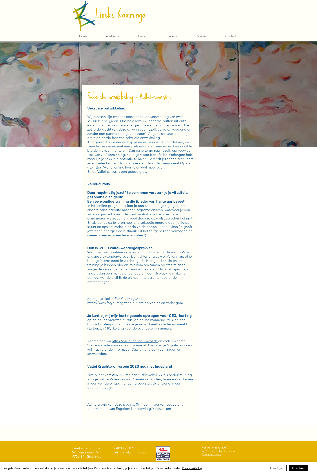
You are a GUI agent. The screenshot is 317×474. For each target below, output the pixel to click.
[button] (142, 36)
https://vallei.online (109, 167)
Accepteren (298, 468)
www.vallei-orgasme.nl (128, 345)
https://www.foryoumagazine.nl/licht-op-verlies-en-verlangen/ (135, 303)
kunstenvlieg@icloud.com (151, 409)
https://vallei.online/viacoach (135, 341)
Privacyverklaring (192, 468)
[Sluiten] (312, 468)
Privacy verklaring (211, 454)
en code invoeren (172, 341)
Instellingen (276, 468)
